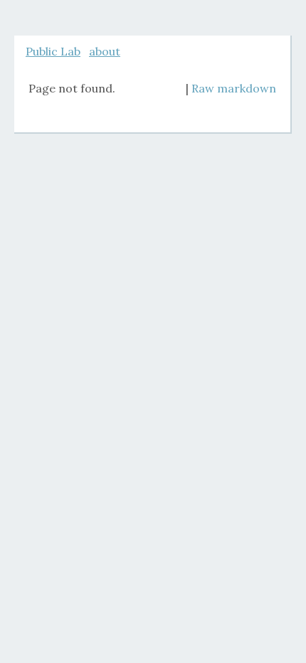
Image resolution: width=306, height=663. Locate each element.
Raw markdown (233, 88)
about (104, 51)
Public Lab (53, 51)
